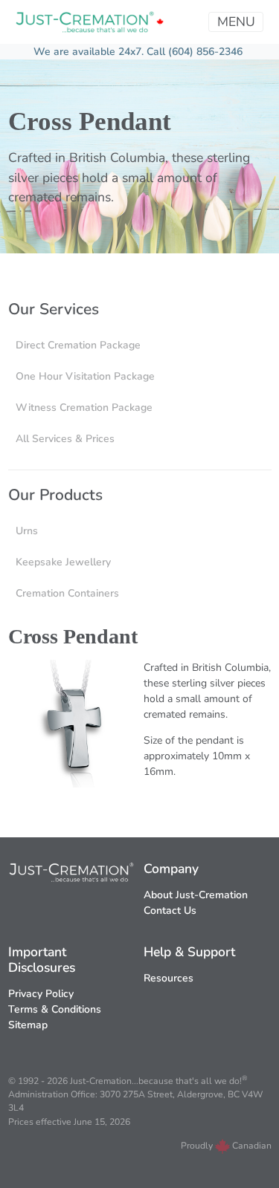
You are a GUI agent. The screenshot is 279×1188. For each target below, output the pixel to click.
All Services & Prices (65, 439)
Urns (27, 531)
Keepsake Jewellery (63, 562)
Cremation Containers (67, 593)
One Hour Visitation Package (85, 376)
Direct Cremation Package (78, 345)
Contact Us (170, 910)
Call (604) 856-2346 (195, 52)
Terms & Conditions (54, 1009)
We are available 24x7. (90, 52)
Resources (168, 978)
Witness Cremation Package (84, 407)
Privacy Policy (41, 994)
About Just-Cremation (196, 895)
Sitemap (28, 1025)
